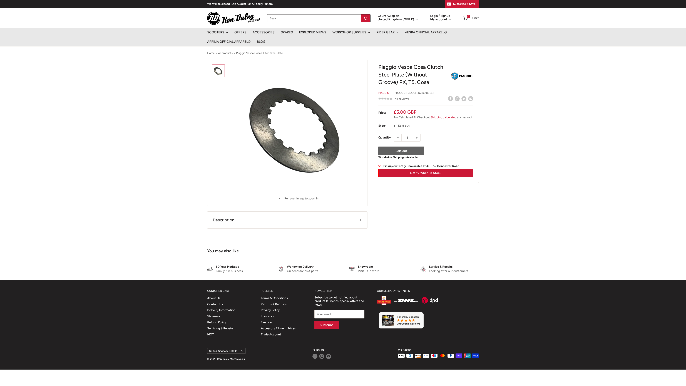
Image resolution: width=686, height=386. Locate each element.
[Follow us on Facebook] (314, 356)
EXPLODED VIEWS (312, 32)
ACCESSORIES (264, 32)
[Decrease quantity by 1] (397, 137)
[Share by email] (470, 99)
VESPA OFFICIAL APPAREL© (426, 32)
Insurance (267, 316)
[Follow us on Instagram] (321, 356)
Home (211, 53)
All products (225, 53)
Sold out (401, 151)
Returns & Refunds (274, 304)
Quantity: (385, 137)
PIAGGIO (383, 93)
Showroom (214, 316)
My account (439, 19)
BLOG (261, 42)
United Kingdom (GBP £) (223, 351)
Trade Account (271, 334)
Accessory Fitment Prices (278, 328)
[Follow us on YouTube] (328, 356)
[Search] (365, 18)
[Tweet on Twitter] (463, 99)
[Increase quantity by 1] (416, 137)
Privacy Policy (270, 310)
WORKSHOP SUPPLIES (349, 32)
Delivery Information (221, 310)
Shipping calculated (443, 117)
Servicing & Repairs (220, 328)
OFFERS (240, 32)
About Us (213, 298)
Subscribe (326, 325)
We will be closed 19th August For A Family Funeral (240, 4)
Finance (266, 322)
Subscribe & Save (464, 4)
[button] (425, 173)
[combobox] (314, 18)
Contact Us (215, 304)
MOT (210, 334)
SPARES (287, 32)
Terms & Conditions (274, 298)
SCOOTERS (215, 32)
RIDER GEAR (385, 32)
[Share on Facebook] (450, 99)
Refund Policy (216, 322)
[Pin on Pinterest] (457, 99)
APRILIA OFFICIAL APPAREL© (229, 42)
